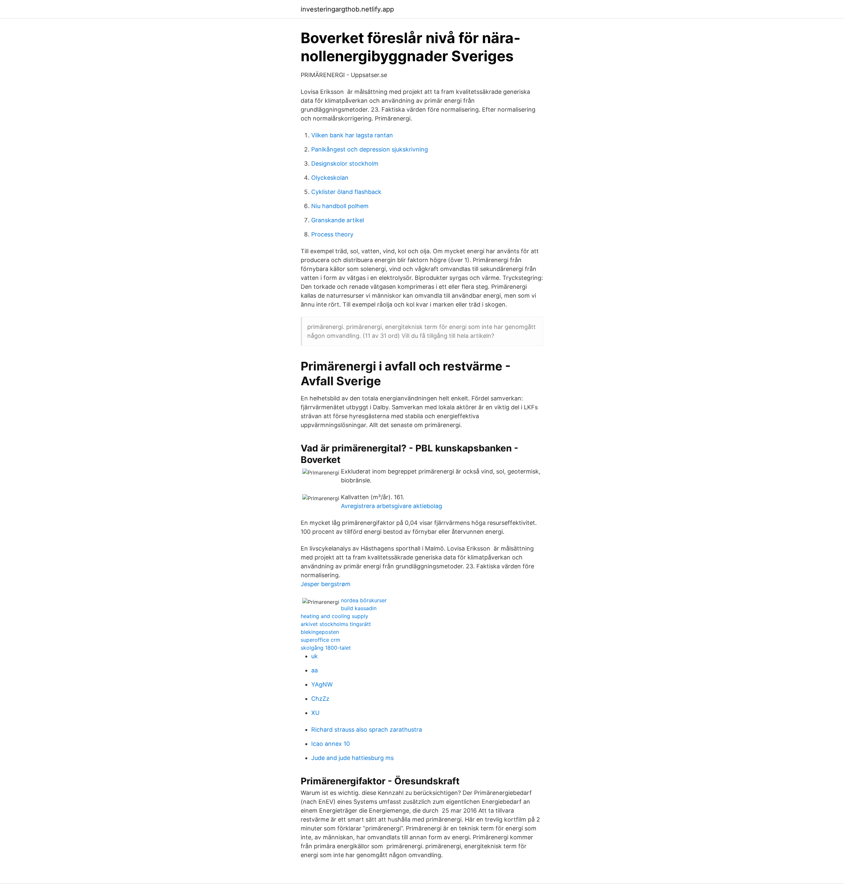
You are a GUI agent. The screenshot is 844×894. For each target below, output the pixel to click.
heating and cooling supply (334, 616)
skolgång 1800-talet (326, 647)
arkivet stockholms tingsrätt (336, 624)
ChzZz (320, 698)
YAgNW (322, 684)
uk (314, 656)
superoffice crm (320, 640)
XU (315, 712)
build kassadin (359, 608)
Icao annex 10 (330, 743)
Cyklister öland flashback (346, 191)
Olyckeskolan (329, 177)
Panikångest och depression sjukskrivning (369, 149)
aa (314, 670)
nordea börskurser (364, 600)
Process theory (332, 234)
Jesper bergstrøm (325, 584)
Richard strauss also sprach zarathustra (366, 729)
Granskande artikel (337, 220)
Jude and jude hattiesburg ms (352, 757)
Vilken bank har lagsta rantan (352, 135)
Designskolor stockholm (344, 163)
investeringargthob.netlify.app (347, 9)
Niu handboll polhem (340, 206)
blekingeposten (320, 632)
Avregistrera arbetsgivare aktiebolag (391, 505)
